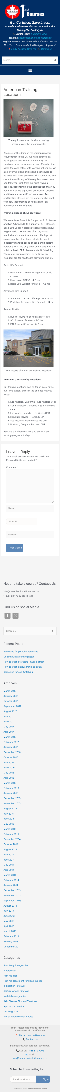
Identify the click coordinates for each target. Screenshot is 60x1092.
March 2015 (10, 829)
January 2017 (11, 747)
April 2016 (9, 777)
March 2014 (10, 875)
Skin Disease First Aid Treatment (21, 1001)
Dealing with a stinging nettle (19, 656)
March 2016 (10, 783)
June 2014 (9, 859)
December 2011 (12, 946)
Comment (12, 467)
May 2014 (9, 864)
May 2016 (9, 772)
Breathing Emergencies (16, 965)
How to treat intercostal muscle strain (24, 661)
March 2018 (10, 691)
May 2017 (9, 726)
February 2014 (11, 880)
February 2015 (11, 834)
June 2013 (9, 916)
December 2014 (12, 839)
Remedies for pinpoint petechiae (21, 651)
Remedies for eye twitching (18, 672)
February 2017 (11, 742)
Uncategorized (11, 1011)
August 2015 (10, 808)
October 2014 (11, 844)
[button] (30, 70)
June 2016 (9, 767)
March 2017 (10, 737)
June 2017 (9, 721)
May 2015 (9, 823)
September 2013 (12, 900)
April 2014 (9, 870)
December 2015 (12, 798)
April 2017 (9, 731)
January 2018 (11, 696)
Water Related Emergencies (18, 1016)
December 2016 (12, 752)
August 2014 (10, 849)
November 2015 (12, 803)
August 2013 (10, 905)
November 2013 (12, 895)
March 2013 (10, 931)
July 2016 (9, 762)
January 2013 (11, 941)
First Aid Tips (10, 975)
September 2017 (12, 706)
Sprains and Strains (14, 1006)
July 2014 (9, 854)
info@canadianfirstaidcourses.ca (35, 37)
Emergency (10, 970)
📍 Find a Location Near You (22, 49)
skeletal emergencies (15, 996)
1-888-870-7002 (39, 34)
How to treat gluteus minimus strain (23, 666)
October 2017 (11, 701)
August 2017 (10, 711)
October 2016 (11, 757)
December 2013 (12, 890)
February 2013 (11, 936)
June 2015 (9, 818)
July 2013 (9, 910)
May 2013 (9, 921)
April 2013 (9, 926)
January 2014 (11, 885)
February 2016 (11, 788)
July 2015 (9, 813)
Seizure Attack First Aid (16, 991)
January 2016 (11, 793)
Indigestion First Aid (14, 985)
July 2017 (9, 716)
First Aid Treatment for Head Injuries (23, 981)
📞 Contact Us (45, 49)
